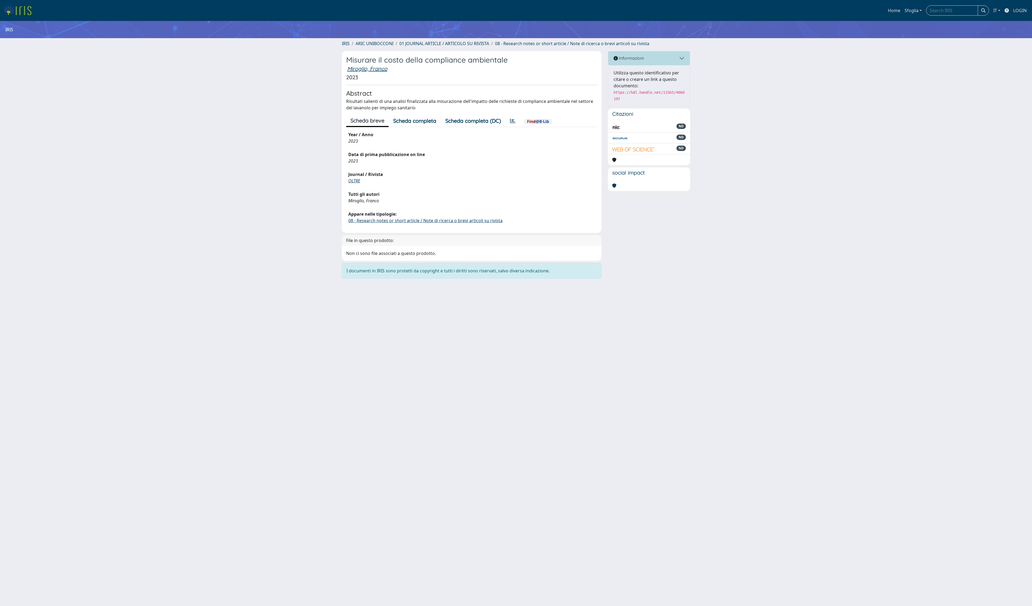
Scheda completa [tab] (414, 120)
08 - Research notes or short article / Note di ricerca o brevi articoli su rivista (572, 43)
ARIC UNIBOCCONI (374, 43)
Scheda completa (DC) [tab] (473, 120)
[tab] (513, 121)
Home (894, 10)
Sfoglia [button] (912, 10)
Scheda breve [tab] (367, 120)
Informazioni (631, 58)
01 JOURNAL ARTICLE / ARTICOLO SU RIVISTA (444, 43)
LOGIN (1020, 10)
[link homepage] (19, 10)
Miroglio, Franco (367, 68)
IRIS (346, 43)
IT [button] (995, 10)
